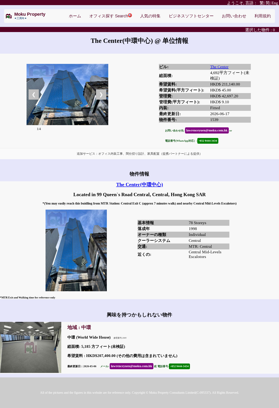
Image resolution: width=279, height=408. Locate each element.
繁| (245, 3)
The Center (219, 66)
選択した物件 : (260, 30)
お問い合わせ (234, 16)
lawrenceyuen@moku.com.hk (207, 130)
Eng (274, 3)
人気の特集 (150, 16)
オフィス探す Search (108, 16)
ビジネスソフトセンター (191, 16)
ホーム (75, 16)
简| (268, 3)
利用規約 (262, 16)
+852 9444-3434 (208, 140)
